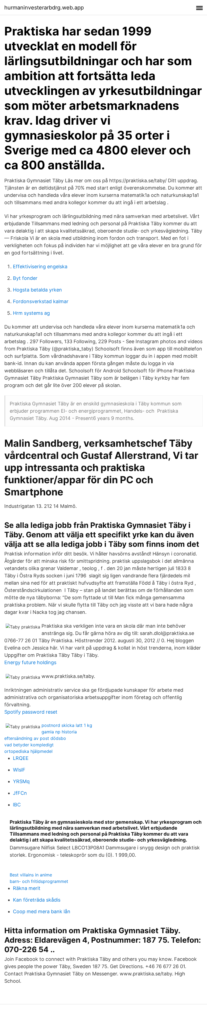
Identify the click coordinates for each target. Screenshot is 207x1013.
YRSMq (21, 781)
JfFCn (20, 793)
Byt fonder (25, 278)
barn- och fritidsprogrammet (39, 881)
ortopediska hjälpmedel (28, 751)
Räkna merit (26, 888)
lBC (17, 804)
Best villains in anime (31, 875)
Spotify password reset (30, 712)
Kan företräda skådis (36, 900)
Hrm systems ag (31, 313)
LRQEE (21, 758)
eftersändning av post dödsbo (35, 738)
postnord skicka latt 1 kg (67, 725)
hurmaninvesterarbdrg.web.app (44, 7)
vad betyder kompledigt (29, 744)
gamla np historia (59, 731)
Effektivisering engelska (40, 266)
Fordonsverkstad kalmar (40, 301)
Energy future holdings (30, 662)
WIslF (19, 770)
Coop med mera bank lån (41, 911)
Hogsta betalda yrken (37, 290)
